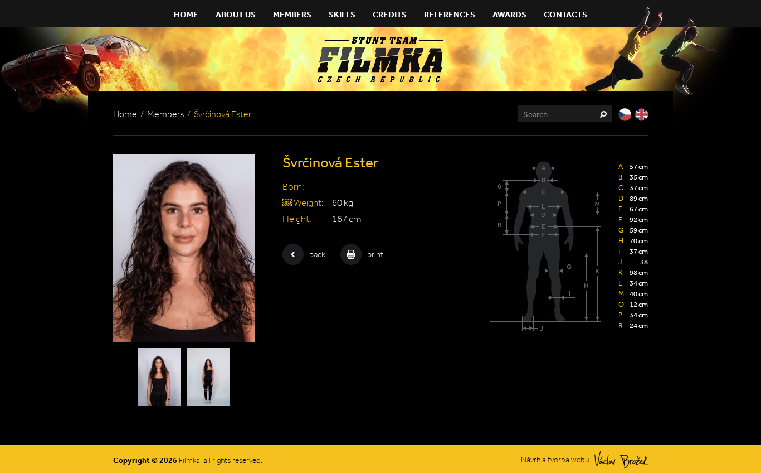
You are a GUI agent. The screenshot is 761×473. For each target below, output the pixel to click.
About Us (236, 14)
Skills (342, 14)
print (375, 254)
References (449, 14)
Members (292, 14)
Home (186, 14)
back (317, 254)
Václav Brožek (621, 459)
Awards (509, 14)
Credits (390, 14)
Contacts (565, 14)
